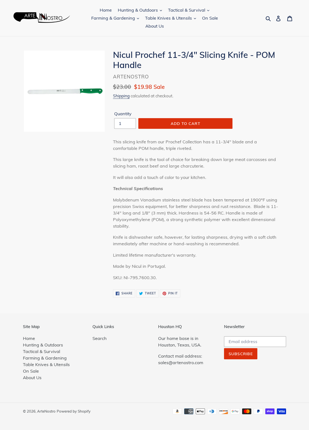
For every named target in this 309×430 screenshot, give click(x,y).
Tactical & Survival (41, 351)
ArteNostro (46, 411)
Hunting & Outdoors (43, 345)
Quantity (123, 113)
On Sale (31, 371)
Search (99, 338)
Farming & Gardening (45, 358)
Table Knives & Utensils (46, 364)
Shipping (121, 95)
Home (29, 338)
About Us (32, 377)
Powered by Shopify (74, 411)
